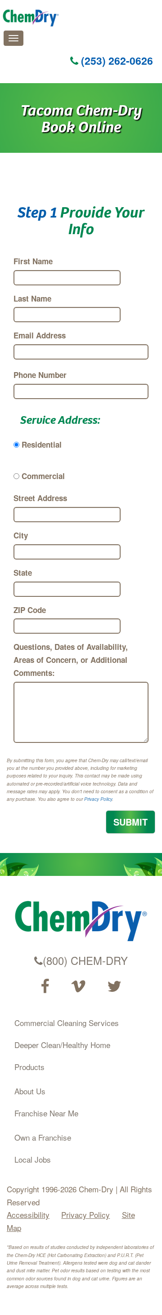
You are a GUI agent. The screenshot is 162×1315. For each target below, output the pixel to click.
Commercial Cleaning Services (66, 1022)
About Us (29, 1091)
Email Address (40, 335)
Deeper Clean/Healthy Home (62, 1044)
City (21, 535)
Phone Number (40, 374)
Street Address (40, 498)
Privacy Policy (98, 799)
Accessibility (28, 1214)
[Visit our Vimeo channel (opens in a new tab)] (78, 986)
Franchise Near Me (46, 1113)
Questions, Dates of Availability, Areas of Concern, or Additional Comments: (71, 659)
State (23, 572)
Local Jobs (32, 1159)
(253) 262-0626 (115, 60)
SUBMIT (130, 821)
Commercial (43, 476)
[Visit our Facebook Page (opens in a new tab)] (44, 986)
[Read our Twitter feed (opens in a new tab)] (114, 986)
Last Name (32, 298)
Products (29, 1066)
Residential (42, 444)
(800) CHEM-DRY (85, 960)
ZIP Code (30, 609)
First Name (33, 261)
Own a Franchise (42, 1137)
